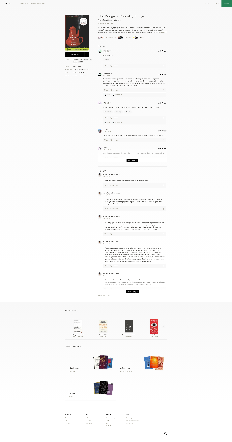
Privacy (67, 423)
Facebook (89, 423)
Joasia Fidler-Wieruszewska (111, 174)
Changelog (129, 423)
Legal (67, 420)
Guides (108, 420)
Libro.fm (75, 69)
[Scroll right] (163, 326)
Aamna (105, 147)
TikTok (88, 426)
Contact (108, 426)
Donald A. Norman (103, 23)
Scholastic (81, 64)
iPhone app (129, 418)
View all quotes (102, 295)
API (107, 423)
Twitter (88, 418)
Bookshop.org (77, 59)
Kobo (74, 66)
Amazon (85, 59)
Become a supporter (112, 418)
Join (225, 3)
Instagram (88, 420)
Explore (207, 3)
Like (107, 66)
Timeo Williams (107, 73)
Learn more (83, 75)
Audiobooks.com (84, 69)
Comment (115, 66)
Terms (67, 426)
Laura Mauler (107, 130)
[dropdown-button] (86, 54)
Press (67, 418)
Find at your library (79, 72)
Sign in (217, 3)
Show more (162, 32)
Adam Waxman (107, 50)
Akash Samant (107, 102)
